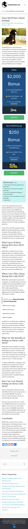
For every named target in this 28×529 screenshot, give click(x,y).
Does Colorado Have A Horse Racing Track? (14, 494)
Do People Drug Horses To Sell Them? (12, 502)
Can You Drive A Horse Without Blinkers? (13, 505)
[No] (26, 523)
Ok (14, 526)
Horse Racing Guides (8, 23)
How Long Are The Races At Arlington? (12, 491)
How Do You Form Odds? (9, 496)
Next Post (14, 456)
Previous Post (14, 451)
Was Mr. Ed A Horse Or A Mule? (10, 499)
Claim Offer (14, 117)
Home (3, 11)
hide (15, 182)
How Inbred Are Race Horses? (10, 483)
